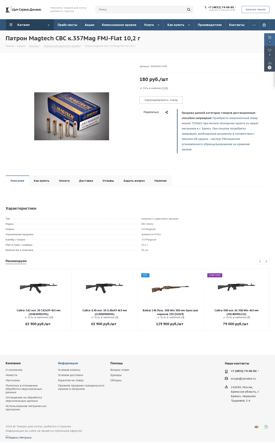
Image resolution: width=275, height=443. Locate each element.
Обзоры (115, 380)
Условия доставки (70, 375)
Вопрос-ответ (119, 370)
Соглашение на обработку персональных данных (24, 399)
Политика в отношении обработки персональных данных (24, 389)
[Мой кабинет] (264, 24)
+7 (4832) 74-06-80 (221, 7)
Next (266, 261)
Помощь (116, 363)
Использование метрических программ (26, 407)
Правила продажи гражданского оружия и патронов (81, 387)
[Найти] (188, 9)
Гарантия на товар (71, 380)
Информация (68, 363)
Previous (260, 261)
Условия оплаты (69, 370)
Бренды (116, 375)
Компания (13, 363)
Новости (11, 375)
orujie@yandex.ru (243, 378)
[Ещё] (253, 24)
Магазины (13, 380)
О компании (14, 370)
